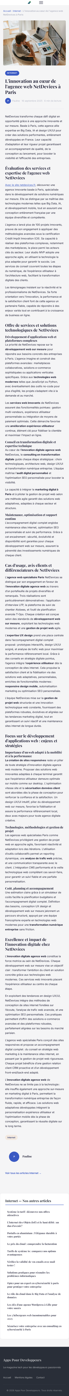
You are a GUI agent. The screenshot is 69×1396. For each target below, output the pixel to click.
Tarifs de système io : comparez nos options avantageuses (31, 1253)
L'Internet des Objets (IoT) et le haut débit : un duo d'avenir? (33, 1224)
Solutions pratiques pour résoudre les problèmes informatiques (28, 1274)
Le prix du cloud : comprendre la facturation (32, 1243)
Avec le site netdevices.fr (20, 185)
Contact (40, 1377)
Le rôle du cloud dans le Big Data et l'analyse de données (34, 1295)
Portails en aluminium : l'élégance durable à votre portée (32, 1235)
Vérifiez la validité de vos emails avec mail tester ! (31, 1263)
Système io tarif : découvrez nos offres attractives (28, 1213)
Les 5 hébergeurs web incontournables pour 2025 (31, 1317)
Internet (17, 11)
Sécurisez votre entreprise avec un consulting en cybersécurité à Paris (34, 1327)
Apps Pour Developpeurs (22, 1360)
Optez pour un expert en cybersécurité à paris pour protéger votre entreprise (33, 1285)
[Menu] (41, 2)
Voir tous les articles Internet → (23, 1173)
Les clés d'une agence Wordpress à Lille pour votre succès (32, 1306)
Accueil (7, 11)
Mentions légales (23, 1377)
